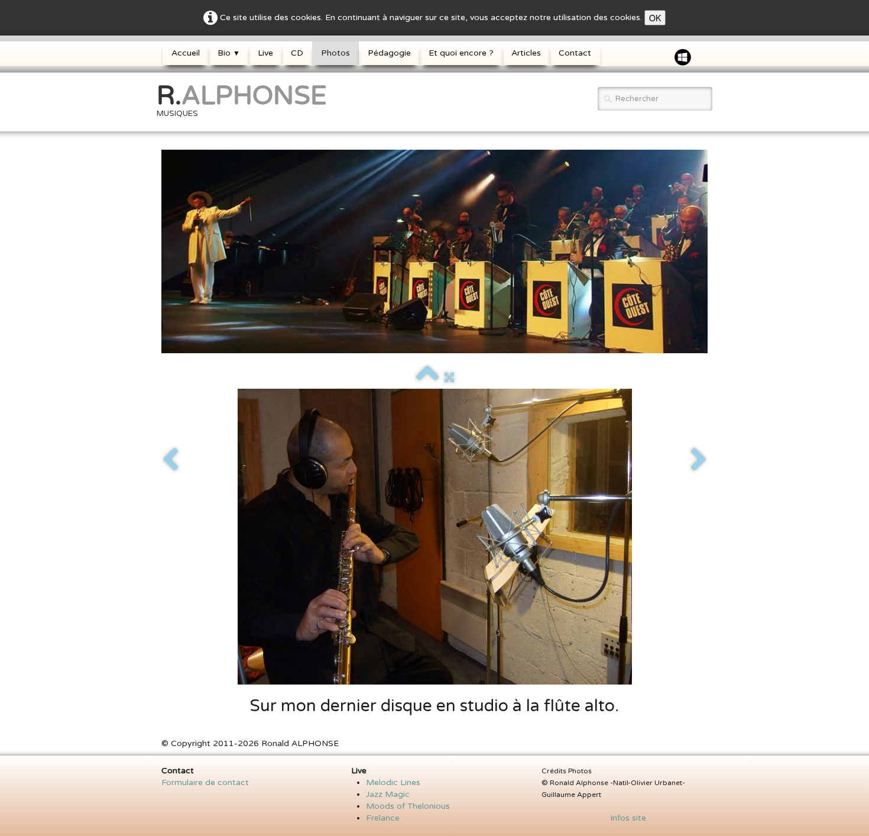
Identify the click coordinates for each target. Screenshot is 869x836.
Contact (575, 53)
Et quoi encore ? (461, 53)
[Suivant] (699, 460)
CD (297, 53)
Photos (335, 53)
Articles (526, 53)
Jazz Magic (388, 794)
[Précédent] (170, 460)
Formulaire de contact (205, 782)
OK (655, 18)
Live (265, 53)
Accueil (185, 53)
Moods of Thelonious (408, 806)
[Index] (427, 378)
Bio (229, 53)
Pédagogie (389, 53)
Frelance (383, 818)
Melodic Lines (393, 782)
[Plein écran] (449, 378)
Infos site (624, 818)
